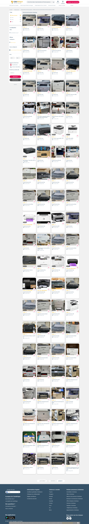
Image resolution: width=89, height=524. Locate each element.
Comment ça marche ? (10, 506)
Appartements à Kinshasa (73, 510)
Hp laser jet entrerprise (29, 423)
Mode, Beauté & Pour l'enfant (41, 5)
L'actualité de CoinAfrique (11, 501)
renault (51, 496)
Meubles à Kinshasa (71, 505)
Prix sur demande (56, 27)
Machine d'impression (71, 379)
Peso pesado (69, 401)
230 (68, 246)
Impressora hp (41, 182)
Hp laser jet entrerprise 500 (58, 402)
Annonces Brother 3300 (29, 445)
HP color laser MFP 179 (57, 138)
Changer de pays (11, 489)
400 (54, 49)
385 (25, 400)
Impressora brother (28, 204)
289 (39, 400)
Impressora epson (71, 445)
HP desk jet (40, 138)
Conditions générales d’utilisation (34, 491)
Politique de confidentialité (33, 494)
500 (54, 115)
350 (39, 27)
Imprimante (26, 50)
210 (53, 136)
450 (68, 224)
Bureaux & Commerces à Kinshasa (75, 498)
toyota (50, 491)
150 (25, 49)
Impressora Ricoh (41, 50)
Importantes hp (41, 269)
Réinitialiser (15, 79)
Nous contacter (9, 508)
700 (39, 115)
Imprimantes (26, 379)
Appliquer (15, 76)
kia (50, 507)
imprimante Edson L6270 (29, 336)
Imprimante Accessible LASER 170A (43, 248)
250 (25, 115)
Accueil (11, 9)
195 (25, 268)
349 (68, 422)
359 (68, 378)
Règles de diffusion (31, 496)
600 (25, 422)
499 (54, 466)
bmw (50, 510)
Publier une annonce (73, 2)
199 (68, 136)
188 (25, 444)
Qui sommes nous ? (10, 498)
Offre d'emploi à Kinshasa (73, 501)
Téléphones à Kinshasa (72, 507)
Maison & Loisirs (62, 5)
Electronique (16, 9)
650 (68, 400)
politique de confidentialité (67, 522)
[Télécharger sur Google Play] (10, 517)
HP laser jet (26, 28)
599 (39, 466)
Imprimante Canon (28, 269)
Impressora (40, 160)
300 (25, 27)
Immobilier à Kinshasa (72, 491)
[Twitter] (67, 518)
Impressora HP (55, 226)
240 (39, 312)
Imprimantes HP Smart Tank (58, 117)
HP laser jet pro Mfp (71, 94)
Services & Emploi (51, 5)
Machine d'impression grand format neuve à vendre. (72, 468)
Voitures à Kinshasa (71, 503)
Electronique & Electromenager (26, 5)
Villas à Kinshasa (70, 494)
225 (39, 378)
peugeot (51, 494)
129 (25, 158)
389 (54, 422)
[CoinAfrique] (17, 2)
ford (50, 505)
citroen (50, 503)
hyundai (51, 501)
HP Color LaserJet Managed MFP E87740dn (43, 117)
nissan (50, 498)
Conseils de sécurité (32, 498)
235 (68, 49)
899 (68, 466)
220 (25, 202)
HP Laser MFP (69, 138)
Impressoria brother (42, 357)
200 (39, 49)
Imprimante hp (56, 204)
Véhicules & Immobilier (13, 5)
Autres (72, 5)
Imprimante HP (27, 182)
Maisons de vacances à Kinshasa (74, 496)
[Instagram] (70, 518)
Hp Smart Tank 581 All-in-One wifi (29, 161)
